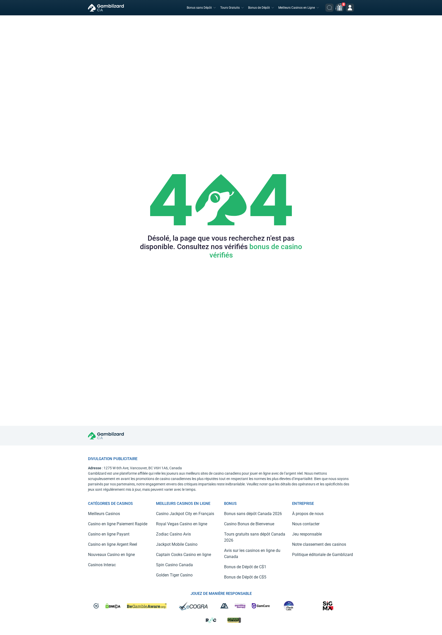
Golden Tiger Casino (174, 575)
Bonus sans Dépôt (199, 7)
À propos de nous (308, 513)
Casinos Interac (102, 564)
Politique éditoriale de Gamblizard (322, 554)
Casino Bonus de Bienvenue (249, 523)
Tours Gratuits (230, 7)
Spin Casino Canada (174, 564)
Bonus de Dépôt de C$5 (245, 577)
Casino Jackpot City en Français (185, 513)
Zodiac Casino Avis (173, 534)
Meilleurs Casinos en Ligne (296, 7)
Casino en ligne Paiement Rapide (117, 523)
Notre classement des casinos (319, 544)
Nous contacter (305, 523)
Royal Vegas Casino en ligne (181, 523)
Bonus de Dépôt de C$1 (245, 566)
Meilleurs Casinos (104, 513)
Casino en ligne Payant (108, 534)
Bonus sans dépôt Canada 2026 (253, 513)
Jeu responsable (307, 534)
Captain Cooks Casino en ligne (183, 554)
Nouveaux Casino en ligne (111, 554)
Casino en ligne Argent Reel (112, 544)
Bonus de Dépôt (259, 7)
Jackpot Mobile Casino (176, 544)
